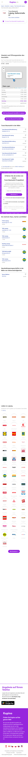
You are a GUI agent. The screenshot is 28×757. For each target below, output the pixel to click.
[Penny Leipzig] (14, 434)
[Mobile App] (7, 703)
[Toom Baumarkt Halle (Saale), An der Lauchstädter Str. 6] (14, 154)
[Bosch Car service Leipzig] (23, 493)
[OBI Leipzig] (23, 417)
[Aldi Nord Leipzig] (14, 459)
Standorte (7, 6)
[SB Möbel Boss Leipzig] (4, 526)
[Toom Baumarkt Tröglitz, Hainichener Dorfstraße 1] (14, 160)
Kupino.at (6, 746)
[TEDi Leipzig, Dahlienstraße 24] (14, 237)
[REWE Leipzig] (4, 442)
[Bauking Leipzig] (23, 476)
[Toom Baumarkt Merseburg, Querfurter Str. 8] (14, 142)
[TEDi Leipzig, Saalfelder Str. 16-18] (14, 230)
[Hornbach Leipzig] (23, 518)
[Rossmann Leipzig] (23, 442)
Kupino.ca (9, 746)
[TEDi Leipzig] (4, 476)
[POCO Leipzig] (14, 451)
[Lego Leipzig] (4, 518)
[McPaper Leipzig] (4, 484)
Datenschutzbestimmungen (20, 754)
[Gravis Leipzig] (14, 509)
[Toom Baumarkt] (4, 14)
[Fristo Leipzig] (14, 476)
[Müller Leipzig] (14, 442)
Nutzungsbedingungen (7, 754)
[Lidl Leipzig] (4, 434)
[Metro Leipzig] (23, 484)
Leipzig (11, 6)
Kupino (2, 6)
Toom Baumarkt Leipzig (19, 6)
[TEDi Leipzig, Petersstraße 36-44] (14, 260)
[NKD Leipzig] (4, 425)
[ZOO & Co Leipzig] (23, 501)
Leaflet (16, 87)
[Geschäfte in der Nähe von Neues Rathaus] (14, 275)
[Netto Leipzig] (4, 417)
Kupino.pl (15, 746)
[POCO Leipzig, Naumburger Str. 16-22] (14, 222)
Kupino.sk (19, 746)
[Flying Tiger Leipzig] (14, 467)
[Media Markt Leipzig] (14, 425)
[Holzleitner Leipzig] (14, 484)
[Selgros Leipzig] (14, 501)
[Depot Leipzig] (4, 459)
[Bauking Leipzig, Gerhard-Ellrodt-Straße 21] (14, 245)
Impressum (18, 752)
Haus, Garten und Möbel (13, 17)
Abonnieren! (14, 194)
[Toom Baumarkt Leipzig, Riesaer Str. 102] (14, 136)
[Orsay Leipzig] (23, 526)
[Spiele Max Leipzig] (23, 467)
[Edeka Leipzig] (23, 434)
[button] (14, 21)
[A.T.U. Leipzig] (4, 493)
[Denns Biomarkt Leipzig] (4, 535)
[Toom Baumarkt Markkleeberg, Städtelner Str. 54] (14, 130)
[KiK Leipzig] (23, 451)
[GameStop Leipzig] (4, 509)
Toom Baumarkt (5, 166)
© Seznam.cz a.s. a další (22, 87)
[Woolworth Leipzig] (4, 467)
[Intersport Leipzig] (23, 535)
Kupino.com (22, 746)
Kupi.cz (12, 746)
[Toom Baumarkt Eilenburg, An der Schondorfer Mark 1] (14, 148)
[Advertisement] (14, 39)
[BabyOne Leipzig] (23, 509)
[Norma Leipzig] (14, 417)
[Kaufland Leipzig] (23, 425)
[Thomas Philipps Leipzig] (14, 526)
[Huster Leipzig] (4, 501)
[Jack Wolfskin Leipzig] (23, 459)
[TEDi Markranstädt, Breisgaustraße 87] (14, 253)
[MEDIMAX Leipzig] (14, 518)
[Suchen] (25, 2)
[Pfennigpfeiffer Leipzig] (14, 493)
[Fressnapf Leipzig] (4, 543)
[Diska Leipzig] (14, 535)
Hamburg (20, 166)
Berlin (16, 166)
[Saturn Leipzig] (4, 451)
